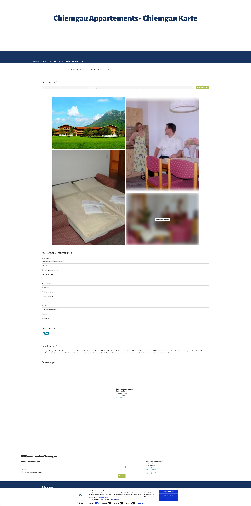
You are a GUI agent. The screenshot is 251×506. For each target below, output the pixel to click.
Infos (44, 61)
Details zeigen (141, 503)
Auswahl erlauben (168, 495)
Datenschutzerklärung (103, 497)
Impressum (112, 499)
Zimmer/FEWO (56, 61)
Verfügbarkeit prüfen (202, 87)
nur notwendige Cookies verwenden (168, 498)
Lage (83, 61)
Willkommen (37, 61)
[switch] (109, 503)
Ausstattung (66, 61)
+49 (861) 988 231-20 (151, 469)
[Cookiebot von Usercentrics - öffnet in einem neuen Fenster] (80, 503)
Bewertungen (76, 61)
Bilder (49, 61)
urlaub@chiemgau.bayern (153, 468)
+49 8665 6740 (120, 397)
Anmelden (121, 475)
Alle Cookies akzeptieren (168, 491)
